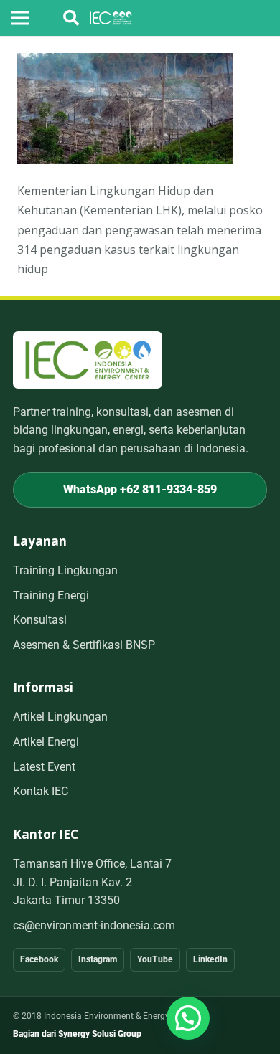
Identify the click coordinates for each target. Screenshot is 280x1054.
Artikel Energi (46, 742)
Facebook (39, 959)
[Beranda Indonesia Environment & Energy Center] (87, 359)
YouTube (155, 959)
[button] (71, 18)
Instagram (97, 959)
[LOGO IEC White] (111, 18)
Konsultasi (40, 620)
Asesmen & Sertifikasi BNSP (84, 645)
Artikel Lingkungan (60, 716)
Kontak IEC (40, 791)
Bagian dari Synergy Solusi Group (77, 1034)
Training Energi (51, 595)
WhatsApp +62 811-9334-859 (140, 489)
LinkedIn (210, 959)
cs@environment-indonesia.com (94, 925)
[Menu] (20, 18)
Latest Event (44, 767)
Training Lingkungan (65, 570)
